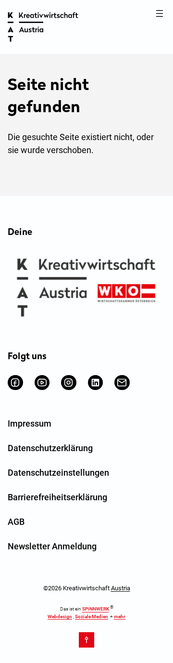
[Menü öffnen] (159, 13)
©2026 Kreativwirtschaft (86, 588)
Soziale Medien (91, 616)
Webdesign (60, 616)
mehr (119, 616)
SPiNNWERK (95, 609)
